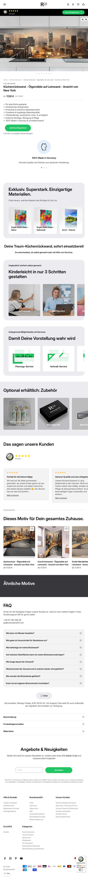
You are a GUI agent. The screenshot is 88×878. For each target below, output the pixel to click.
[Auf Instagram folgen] (10, 858)
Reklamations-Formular (11, 808)
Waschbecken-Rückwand (31, 846)
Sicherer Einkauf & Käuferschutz (67, 808)
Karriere (6, 832)
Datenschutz (34, 808)
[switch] (81, 869)
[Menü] (84, 856)
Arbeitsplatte (26, 840)
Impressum (33, 805)
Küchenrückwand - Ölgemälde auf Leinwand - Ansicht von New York (47, 80)
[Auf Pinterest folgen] (15, 858)
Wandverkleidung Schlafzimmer (33, 849)
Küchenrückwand (15, 80)
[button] (26, 495)
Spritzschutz (26, 837)
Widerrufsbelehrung (36, 819)
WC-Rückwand (27, 843)
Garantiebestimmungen (37, 817)
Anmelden (59, 770)
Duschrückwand (27, 835)
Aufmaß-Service (61, 814)
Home (5, 80)
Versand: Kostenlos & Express (66, 803)
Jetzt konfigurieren (18, 128)
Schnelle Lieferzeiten (63, 811)
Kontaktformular (8, 805)
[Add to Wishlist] (32, 529)
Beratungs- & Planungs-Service (66, 805)
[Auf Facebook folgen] (4, 858)
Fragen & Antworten (10, 803)
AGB (31, 811)
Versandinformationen (37, 814)
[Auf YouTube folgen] (21, 858)
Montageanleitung (9, 811)
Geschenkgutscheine (63, 817)
